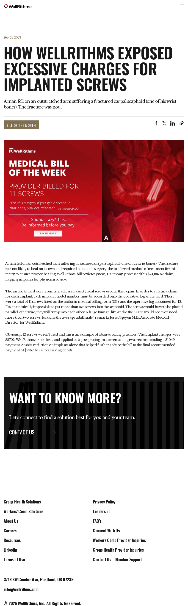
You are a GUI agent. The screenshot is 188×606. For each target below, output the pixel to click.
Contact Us (21, 432)
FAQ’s (97, 521)
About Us (11, 521)
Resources (12, 540)
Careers (10, 531)
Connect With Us (106, 531)
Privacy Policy (104, 502)
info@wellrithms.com (21, 589)
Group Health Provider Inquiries (118, 550)
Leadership (101, 511)
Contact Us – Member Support (117, 559)
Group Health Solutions (22, 502)
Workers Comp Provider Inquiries (119, 540)
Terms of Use (14, 559)
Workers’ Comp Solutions (23, 511)
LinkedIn (10, 550)
